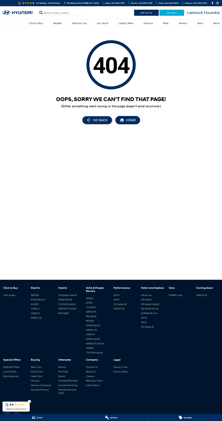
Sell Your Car (146, 12)
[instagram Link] (217, 3)
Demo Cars (37, 371)
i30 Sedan (146, 299)
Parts (200, 23)
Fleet (165, 23)
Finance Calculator (41, 385)
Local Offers (9, 371)
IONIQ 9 (35, 313)
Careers (90, 376)
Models (57, 23)
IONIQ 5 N (36, 317)
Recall (61, 376)
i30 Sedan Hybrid (67, 295)
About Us (91, 371)
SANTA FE (91, 311)
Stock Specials (11, 376)
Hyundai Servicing (67, 385)
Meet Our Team (94, 380)
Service (183, 23)
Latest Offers (126, 23)
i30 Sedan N (120, 304)
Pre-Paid (63, 371)
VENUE (89, 298)
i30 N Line (146, 295)
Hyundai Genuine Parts (67, 391)
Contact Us (92, 367)
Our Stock (102, 23)
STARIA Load (175, 295)
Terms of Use (120, 367)
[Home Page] (17, 13)
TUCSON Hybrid (66, 304)
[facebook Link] (212, 3)
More (216, 23)
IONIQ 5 (35, 308)
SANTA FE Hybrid (67, 308)
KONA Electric (38, 299)
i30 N (116, 299)
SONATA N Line (149, 313)
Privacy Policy (121, 371)
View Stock (172, 12)
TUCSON (90, 307)
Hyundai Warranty (68, 380)
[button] (16, 406)
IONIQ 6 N (201, 295)
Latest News (93, 385)
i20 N (116, 295)
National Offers (11, 367)
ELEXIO (35, 304)
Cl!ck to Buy (36, 23)
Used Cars (36, 376)
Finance (148, 23)
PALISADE (63, 313)
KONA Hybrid (65, 299)
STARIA (89, 348)
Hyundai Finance (40, 389)
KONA (89, 302)
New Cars (36, 367)
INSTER (35, 295)
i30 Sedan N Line (150, 308)
